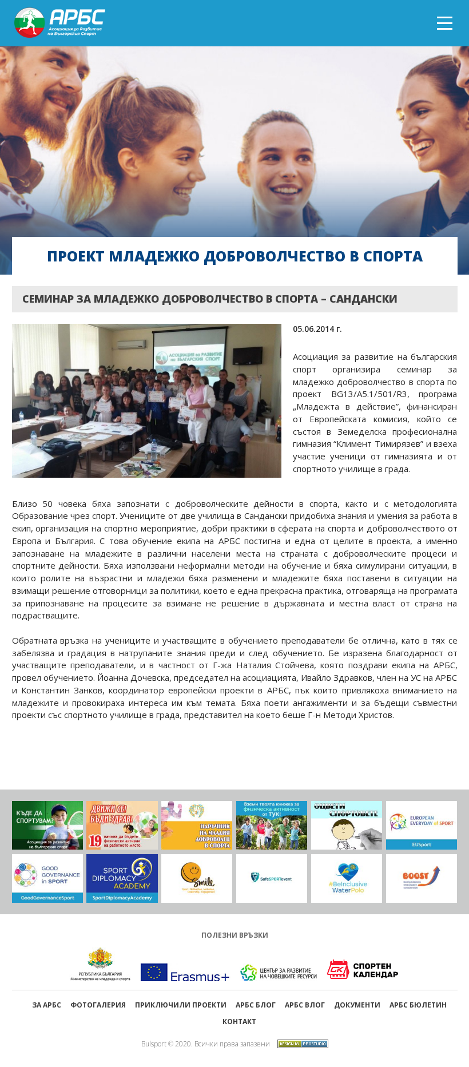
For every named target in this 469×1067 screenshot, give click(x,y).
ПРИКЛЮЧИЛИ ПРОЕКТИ (180, 1005)
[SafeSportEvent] (271, 878)
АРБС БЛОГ (256, 1005)
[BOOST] (421, 878)
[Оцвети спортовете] (346, 825)
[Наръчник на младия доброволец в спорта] (196, 825)
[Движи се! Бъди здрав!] (121, 825)
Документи (357, 1005)
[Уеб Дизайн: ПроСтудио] (300, 1043)
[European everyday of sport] (421, 825)
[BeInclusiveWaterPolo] (346, 878)
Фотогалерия (98, 1005)
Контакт (239, 1021)
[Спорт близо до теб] (47, 825)
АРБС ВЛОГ (305, 1005)
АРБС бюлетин (418, 1005)
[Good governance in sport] (47, 878)
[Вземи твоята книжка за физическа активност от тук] (271, 825)
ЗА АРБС (46, 1005)
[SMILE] (196, 878)
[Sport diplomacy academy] (121, 878)
